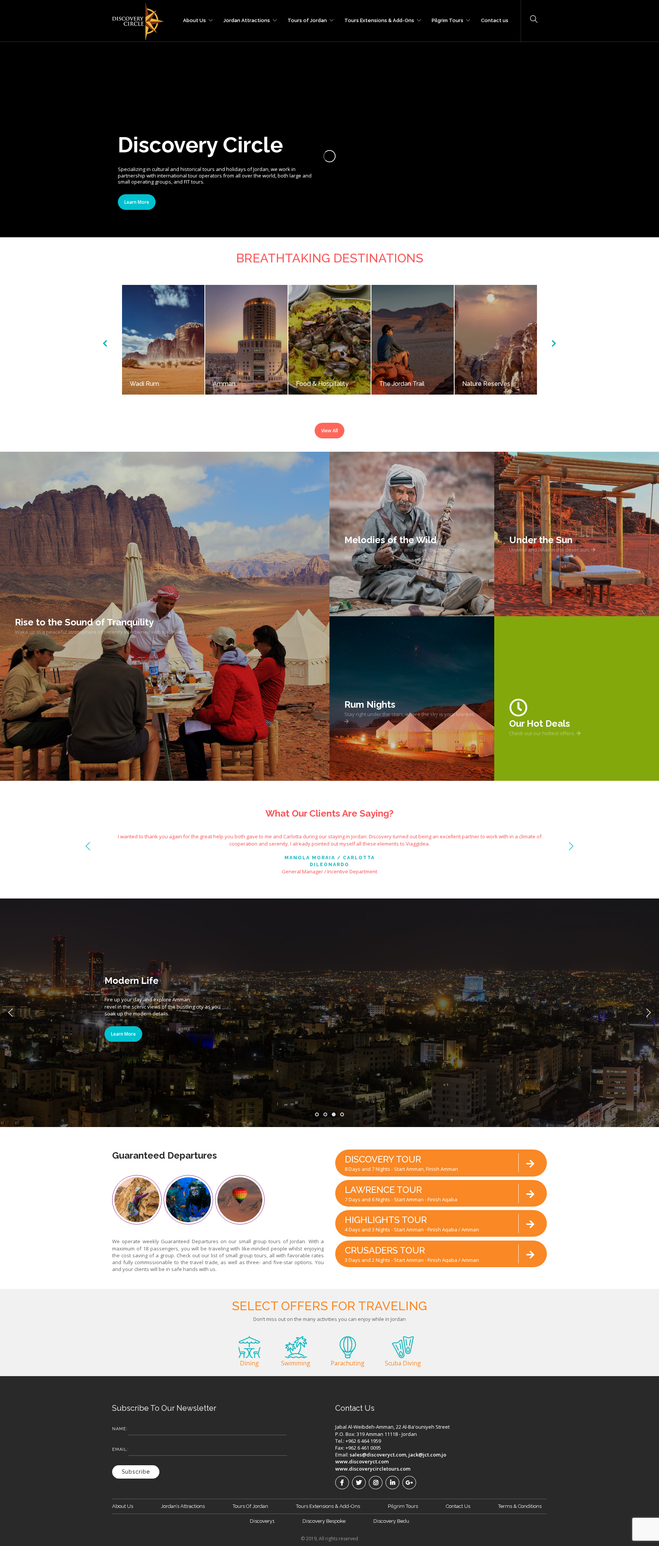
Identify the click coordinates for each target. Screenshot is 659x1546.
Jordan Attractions (246, 19)
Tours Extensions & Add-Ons (379, 19)
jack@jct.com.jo (427, 1454)
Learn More (136, 202)
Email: (120, 1449)
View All (329, 430)
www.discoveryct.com (362, 1461)
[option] (163, 340)
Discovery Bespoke (324, 1521)
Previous (88, 846)
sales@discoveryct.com (378, 1454)
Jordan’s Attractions (183, 1506)
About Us (194, 19)
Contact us (494, 19)
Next (570, 846)
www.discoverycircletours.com (372, 1468)
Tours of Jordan (307, 19)
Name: (120, 1428)
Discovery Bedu (391, 1521)
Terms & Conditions (520, 1506)
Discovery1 (262, 1521)
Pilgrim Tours (447, 19)
